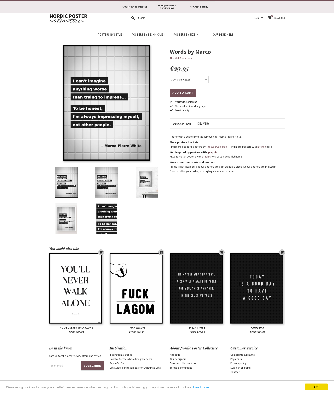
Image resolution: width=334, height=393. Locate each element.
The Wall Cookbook (181, 58)
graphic (212, 152)
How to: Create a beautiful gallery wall (131, 359)
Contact (234, 372)
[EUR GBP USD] (259, 17)
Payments (236, 359)
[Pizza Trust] (197, 288)
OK (316, 386)
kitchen (261, 146)
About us (175, 354)
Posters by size (184, 34)
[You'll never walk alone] (76, 288)
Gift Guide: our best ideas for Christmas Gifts (135, 367)
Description (182, 123)
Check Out (279, 17)
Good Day (257, 327)
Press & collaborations (183, 363)
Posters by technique (147, 34)
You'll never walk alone (76, 327)
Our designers (223, 34)
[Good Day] (257, 288)
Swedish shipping (240, 367)
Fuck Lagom (137, 327)
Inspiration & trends (121, 354)
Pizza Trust (197, 327)
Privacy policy (238, 363)
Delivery (203, 123)
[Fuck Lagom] (137, 288)
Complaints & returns (242, 354)
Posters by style (110, 34)
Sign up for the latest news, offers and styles (75, 356)
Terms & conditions (181, 367)
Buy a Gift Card (118, 363)
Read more (201, 386)
